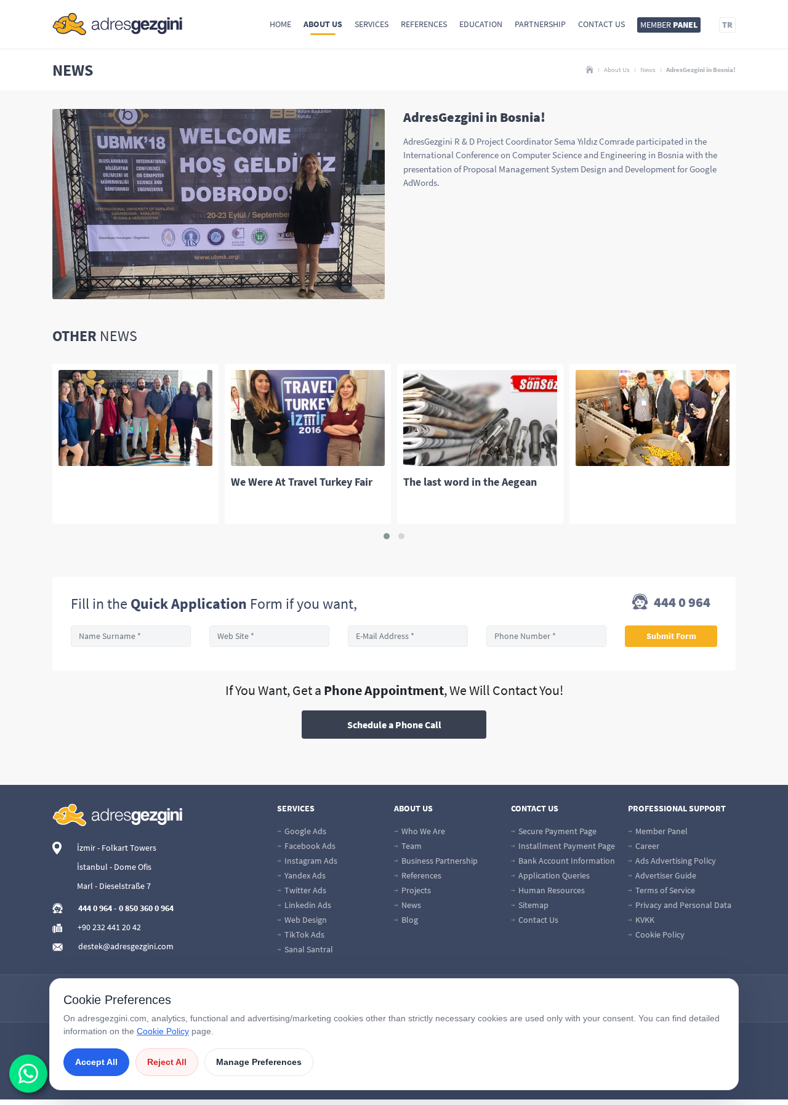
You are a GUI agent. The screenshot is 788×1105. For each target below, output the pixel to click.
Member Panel (660, 831)
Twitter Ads (304, 890)
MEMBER (669, 24)
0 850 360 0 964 (146, 908)
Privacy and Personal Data (682, 904)
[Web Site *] (269, 636)
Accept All (96, 1062)
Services (371, 24)
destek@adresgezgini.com (126, 946)
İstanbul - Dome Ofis (114, 866)
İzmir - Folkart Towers (116, 847)
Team (411, 845)
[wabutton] (28, 1074)
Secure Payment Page (557, 831)
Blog (409, 919)
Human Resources (551, 890)
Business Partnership (439, 860)
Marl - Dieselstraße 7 (114, 885)
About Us (323, 24)
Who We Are (422, 831)
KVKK (643, 919)
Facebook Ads (309, 845)
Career (646, 845)
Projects (415, 890)
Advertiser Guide (664, 875)
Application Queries (553, 875)
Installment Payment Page (566, 845)
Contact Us (601, 24)
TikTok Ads (303, 934)
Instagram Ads (310, 860)
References (424, 24)
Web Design (305, 919)
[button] (386, 536)
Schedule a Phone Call (394, 724)
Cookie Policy (659, 934)
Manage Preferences (259, 1062)
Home (280, 24)
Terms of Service (664, 890)
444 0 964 (680, 603)
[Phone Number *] (546, 636)
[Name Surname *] (131, 636)
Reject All (167, 1062)
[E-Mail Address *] (408, 636)
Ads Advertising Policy (674, 860)
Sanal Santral (308, 949)
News (648, 69)
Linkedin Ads (307, 904)
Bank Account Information (566, 860)
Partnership (540, 24)
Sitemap (533, 904)
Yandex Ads (304, 875)
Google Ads (304, 831)
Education (480, 24)
